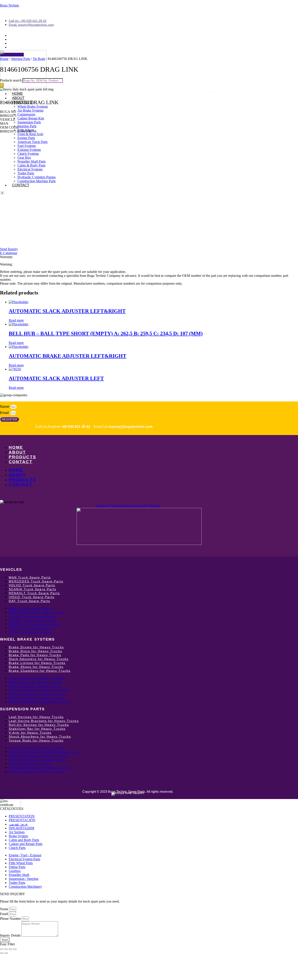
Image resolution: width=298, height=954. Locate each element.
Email (5, 413)
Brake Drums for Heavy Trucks (36, 647)
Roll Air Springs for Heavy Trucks (39, 724)
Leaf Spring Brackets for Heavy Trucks (44, 721)
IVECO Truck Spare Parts (31, 597)
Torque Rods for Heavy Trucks (36, 740)
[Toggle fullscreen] (6, 949)
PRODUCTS (22, 457)
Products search (11, 80)
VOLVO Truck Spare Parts (32, 585)
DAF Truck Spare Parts (29, 601)
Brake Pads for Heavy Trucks (35, 655)
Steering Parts (20, 59)
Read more (16, 320)
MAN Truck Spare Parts (30, 577)
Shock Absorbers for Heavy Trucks (40, 736)
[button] (8, 112)
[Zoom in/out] (1, 949)
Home (4, 59)
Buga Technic (9, 5)
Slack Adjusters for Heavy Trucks (39, 659)
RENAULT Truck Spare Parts (34, 593)
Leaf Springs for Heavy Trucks (36, 717)
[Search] (1, 85)
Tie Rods (39, 59)
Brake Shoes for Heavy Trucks (36, 666)
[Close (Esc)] (15, 949)
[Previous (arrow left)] (1, 953)
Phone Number (11, 918)
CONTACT (20, 185)
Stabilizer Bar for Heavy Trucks (37, 728)
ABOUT (18, 98)
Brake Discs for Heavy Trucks (35, 651)
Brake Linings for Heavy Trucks (37, 663)
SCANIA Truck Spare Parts (32, 589)
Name (5, 406)
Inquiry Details (10, 935)
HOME (16, 447)
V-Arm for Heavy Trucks (30, 732)
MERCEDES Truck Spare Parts (36, 581)
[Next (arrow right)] (6, 953)
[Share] (10, 949)
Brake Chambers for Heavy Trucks (39, 670)
